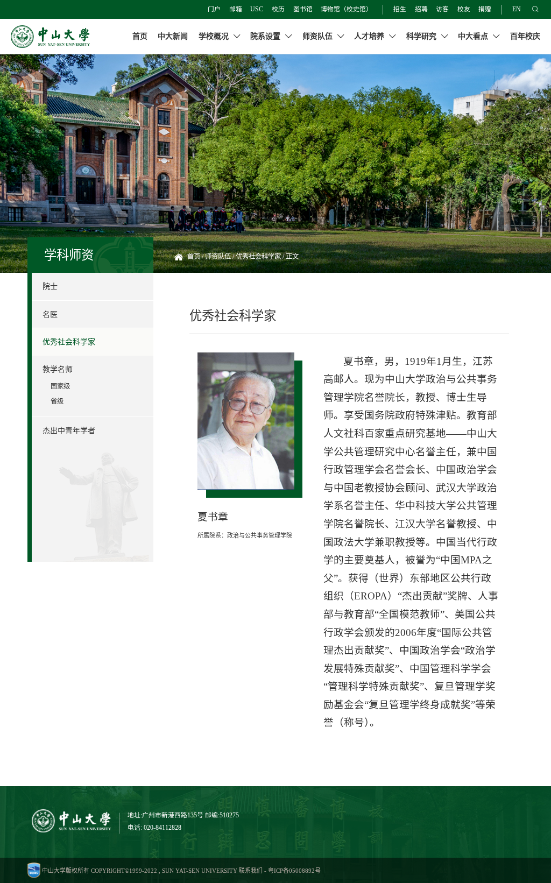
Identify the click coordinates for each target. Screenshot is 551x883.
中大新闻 (173, 36)
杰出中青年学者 (69, 430)
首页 (139, 36)
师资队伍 (318, 36)
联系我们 (251, 870)
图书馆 (303, 9)
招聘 (421, 9)
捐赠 (484, 9)
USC (256, 9)
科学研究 (422, 36)
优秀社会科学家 (69, 341)
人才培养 (370, 36)
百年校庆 (525, 36)
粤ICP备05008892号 (294, 870)
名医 (50, 314)
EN (516, 9)
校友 (463, 9)
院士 (50, 286)
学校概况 (215, 36)
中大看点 (474, 36)
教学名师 (58, 369)
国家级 (60, 386)
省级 (57, 401)
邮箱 (235, 9)
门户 (214, 9)
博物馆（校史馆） (346, 9)
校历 (278, 9)
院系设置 (266, 36)
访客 (442, 9)
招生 (399, 9)
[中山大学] (50, 36)
